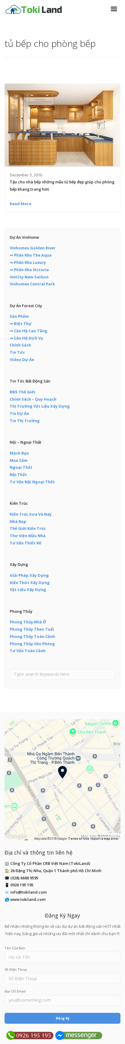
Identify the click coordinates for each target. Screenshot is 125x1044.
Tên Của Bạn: (15, 948)
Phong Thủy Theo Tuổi (32, 629)
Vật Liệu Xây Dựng (28, 589)
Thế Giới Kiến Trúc (28, 528)
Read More (20, 203)
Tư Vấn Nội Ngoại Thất (32, 481)
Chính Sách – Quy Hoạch (33, 399)
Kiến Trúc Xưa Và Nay (31, 514)
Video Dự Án (22, 359)
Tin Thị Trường (25, 420)
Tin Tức (17, 352)
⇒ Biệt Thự (21, 323)
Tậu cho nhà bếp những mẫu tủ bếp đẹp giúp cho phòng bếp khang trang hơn (62, 185)
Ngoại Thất (21, 467)
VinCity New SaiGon (29, 277)
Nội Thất (18, 474)
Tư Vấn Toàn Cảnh (28, 650)
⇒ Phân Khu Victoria (29, 269)
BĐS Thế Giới (22, 392)
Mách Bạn (19, 453)
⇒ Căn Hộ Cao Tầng (28, 330)
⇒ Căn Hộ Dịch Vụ (26, 338)
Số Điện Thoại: (16, 969)
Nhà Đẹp (18, 521)
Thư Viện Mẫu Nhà (28, 535)
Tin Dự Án (19, 413)
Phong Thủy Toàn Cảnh (32, 636)
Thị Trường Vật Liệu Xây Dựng (40, 406)
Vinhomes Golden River (33, 248)
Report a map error (104, 838)
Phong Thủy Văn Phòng (32, 643)
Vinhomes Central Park (32, 284)
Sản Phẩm (19, 316)
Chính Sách (20, 345)
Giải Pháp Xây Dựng (29, 575)
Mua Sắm (19, 460)
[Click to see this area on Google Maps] (16, 836)
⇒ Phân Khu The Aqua (31, 255)
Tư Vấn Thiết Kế (25, 543)
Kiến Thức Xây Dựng (30, 582)
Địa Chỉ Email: (15, 991)
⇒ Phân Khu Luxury (28, 262)
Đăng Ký (62, 1018)
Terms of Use (78, 838)
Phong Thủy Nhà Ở (28, 622)
